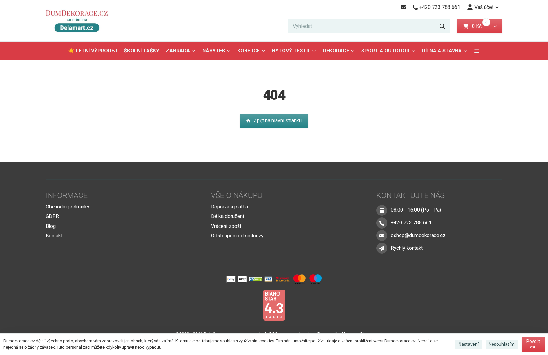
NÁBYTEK (213, 51)
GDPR (52, 216)
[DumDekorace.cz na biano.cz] (274, 305)
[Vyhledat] (442, 26)
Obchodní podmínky (67, 207)
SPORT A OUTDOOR (385, 51)
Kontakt (54, 236)
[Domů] (80, 21)
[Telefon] (381, 222)
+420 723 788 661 (411, 223)
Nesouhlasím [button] (502, 344)
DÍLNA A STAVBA (442, 51)
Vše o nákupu (237, 195)
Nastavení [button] (469, 344)
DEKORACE (336, 51)
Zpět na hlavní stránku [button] (278, 121)
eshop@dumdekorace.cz (418, 235)
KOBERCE (248, 51)
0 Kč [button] (480, 26)
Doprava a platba (229, 207)
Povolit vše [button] (533, 344)
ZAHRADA (178, 51)
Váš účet (483, 7)
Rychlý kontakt (407, 248)
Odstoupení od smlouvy (237, 236)
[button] (495, 26)
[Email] (403, 7)
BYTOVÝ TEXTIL (291, 51)
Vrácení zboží (226, 226)
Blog (51, 226)
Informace (67, 195)
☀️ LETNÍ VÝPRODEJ (92, 51)
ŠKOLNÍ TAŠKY (141, 51)
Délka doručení (227, 216)
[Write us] (381, 248)
